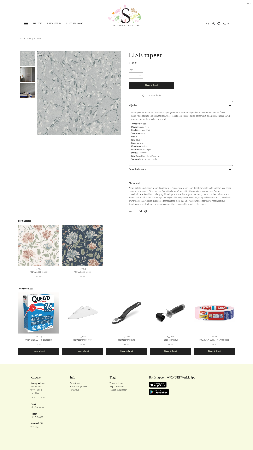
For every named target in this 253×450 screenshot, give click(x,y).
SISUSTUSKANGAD (74, 23)
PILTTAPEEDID (54, 23)
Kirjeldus (133, 105)
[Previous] (41, 55)
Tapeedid (37, 23)
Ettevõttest (75, 383)
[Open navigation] (26, 23)
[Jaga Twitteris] (141, 211)
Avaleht (22, 38)
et (248, 3)
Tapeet (29, 38)
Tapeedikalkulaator (137, 169)
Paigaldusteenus (117, 386)
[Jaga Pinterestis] (145, 211)
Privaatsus (74, 390)
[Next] (48, 55)
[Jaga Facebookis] (136, 211)
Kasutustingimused (78, 386)
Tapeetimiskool (116, 383)
